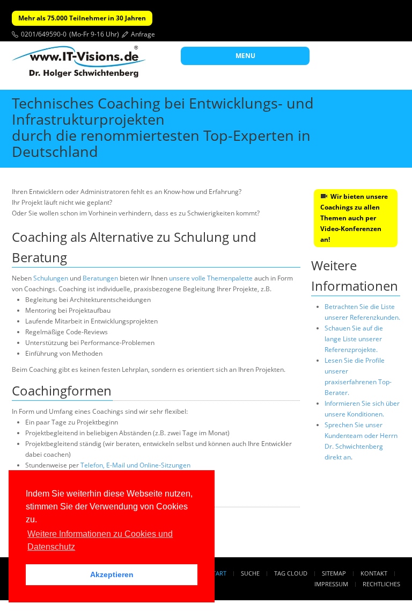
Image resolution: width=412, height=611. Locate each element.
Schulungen (50, 278)
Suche (250, 573)
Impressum (331, 584)
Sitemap (334, 573)
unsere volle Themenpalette (211, 278)
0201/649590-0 (44, 34)
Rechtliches (381, 584)
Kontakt (373, 573)
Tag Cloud (290, 573)
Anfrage (143, 34)
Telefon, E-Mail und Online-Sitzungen (135, 465)
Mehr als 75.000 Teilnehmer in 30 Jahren (82, 18)
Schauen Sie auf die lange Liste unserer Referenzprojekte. (354, 339)
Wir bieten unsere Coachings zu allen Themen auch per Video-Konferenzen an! (354, 218)
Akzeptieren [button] (112, 574)
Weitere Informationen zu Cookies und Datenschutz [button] (100, 540)
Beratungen (100, 278)
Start (217, 573)
